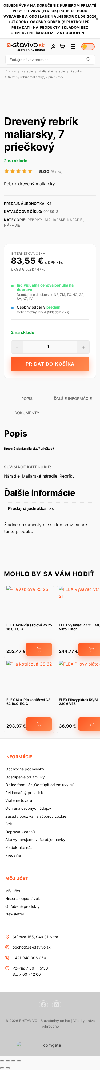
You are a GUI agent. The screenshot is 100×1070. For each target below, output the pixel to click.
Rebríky (76, 71)
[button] (50, 60)
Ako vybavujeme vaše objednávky (35, 839)
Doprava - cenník (20, 832)
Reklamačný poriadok (24, 792)
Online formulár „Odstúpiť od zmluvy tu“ (39, 784)
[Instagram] (56, 1004)
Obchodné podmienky (24, 769)
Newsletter (14, 914)
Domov (10, 71)
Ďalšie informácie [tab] (73, 398)
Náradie (27, 71)
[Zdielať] (13, 1061)
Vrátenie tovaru (18, 800)
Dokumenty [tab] (26, 413)
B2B (8, 824)
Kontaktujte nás (18, 847)
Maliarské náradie (51, 71)
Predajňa (13, 855)
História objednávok (22, 898)
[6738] (39, 649)
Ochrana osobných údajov (28, 808)
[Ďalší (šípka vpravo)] (8, 1068)
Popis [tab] (27, 398)
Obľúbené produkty (22, 906)
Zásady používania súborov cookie (35, 816)
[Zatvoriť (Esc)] (19, 1061)
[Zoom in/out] (2, 1061)
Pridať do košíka (50, 364)
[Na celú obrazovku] (8, 1061)
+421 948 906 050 (29, 957)
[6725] (39, 724)
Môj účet (12, 890)
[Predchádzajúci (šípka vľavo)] (2, 1068)
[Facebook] (43, 1004)
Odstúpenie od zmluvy (25, 777)
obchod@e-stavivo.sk (32, 947)
